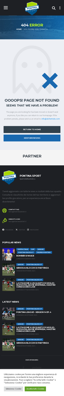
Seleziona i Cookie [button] (13, 388)
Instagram (34, 230)
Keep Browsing (32, 138)
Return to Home (32, 129)
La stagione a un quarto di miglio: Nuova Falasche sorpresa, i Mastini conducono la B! (35, 285)
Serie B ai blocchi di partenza (32, 268)
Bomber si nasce (25, 256)
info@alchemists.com (50, 118)
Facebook (9, 230)
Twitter (21, 230)
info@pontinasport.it (17, 212)
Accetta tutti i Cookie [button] (35, 388)
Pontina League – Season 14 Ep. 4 (33, 312)
